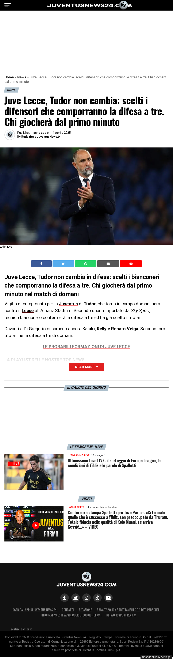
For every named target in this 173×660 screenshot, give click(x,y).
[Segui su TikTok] (97, 597)
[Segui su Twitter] (75, 597)
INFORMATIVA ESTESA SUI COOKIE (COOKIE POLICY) (71, 615)
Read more (84, 367)
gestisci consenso (21, 629)
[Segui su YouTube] (108, 597)
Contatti (68, 609)
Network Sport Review (121, 615)
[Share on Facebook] (42, 263)
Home (9, 77)
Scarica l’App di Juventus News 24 (34, 609)
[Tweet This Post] (64, 263)
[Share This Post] (86, 263)
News (21, 77)
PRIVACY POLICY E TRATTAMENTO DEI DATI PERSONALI (128, 609)
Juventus (68, 303)
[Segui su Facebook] (64, 597)
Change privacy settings (156, 657)
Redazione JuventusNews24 (41, 136)
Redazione (85, 609)
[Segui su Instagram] (86, 597)
